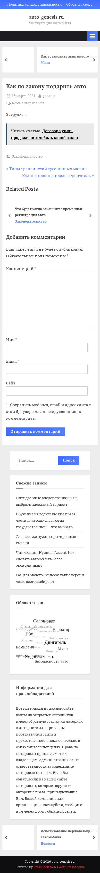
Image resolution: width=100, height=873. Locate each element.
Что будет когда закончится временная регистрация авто (48, 211)
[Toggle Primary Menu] (92, 36)
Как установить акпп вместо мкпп (51, 56)
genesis (49, 95)
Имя (11, 339)
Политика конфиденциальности (34, 4)
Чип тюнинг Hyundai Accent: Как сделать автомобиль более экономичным (45, 559)
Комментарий (21, 268)
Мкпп (26, 62)
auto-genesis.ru (46, 17)
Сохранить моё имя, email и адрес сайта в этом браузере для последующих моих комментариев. (48, 411)
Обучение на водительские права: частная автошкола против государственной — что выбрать (46, 520)
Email (12, 361)
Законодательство (27, 156)
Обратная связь (79, 4)
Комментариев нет (28, 103)
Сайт (10, 383)
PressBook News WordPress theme (59, 867)
